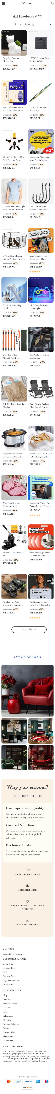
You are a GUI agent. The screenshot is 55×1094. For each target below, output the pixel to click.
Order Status (9, 985)
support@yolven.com (12, 954)
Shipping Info (9, 968)
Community (8, 1041)
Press (5, 1012)
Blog (5, 996)
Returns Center (9, 976)
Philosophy (8, 1037)
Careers (6, 1008)
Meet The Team (10, 1004)
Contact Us (8, 964)
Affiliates (7, 1020)
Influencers (8, 1016)
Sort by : (18, 25)
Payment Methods (11, 981)
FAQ (5, 972)
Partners (6, 1028)
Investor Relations (11, 1024)
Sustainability (9, 1033)
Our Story (7, 1000)
